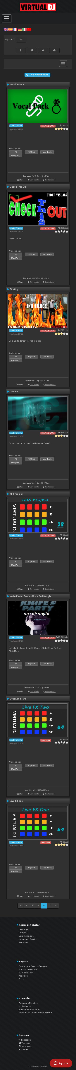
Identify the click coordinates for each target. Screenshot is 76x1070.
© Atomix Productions (38, 1066)
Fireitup (14, 289)
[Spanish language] (10, 29)
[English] (6, 29)
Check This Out (18, 187)
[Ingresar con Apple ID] (43, 50)
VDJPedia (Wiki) (26, 972)
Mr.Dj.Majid (63, 637)
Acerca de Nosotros (28, 1003)
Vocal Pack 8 (17, 84)
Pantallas (23, 942)
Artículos (23, 976)
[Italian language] (24, 29)
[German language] (20, 29)
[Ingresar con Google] (54, 50)
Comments (34, 180)
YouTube (25, 1043)
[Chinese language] (29, 29)
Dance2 (14, 391)
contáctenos (25, 1006)
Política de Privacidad (29, 1009)
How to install (50, 180)
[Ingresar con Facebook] (20, 50)
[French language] (15, 29)
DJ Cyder (64, 228)
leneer (65, 125)
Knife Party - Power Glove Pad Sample (30, 596)
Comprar (23, 932)
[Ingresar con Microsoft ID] (32, 50)
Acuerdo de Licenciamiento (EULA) (36, 1012)
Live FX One (16, 801)
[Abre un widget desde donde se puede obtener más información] (61, 1063)
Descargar (24, 929)
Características (26, 936)
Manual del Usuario (28, 969)
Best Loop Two (18, 699)
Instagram (25, 1046)
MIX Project (16, 494)
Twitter (24, 1049)
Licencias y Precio (27, 939)
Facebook (25, 1040)
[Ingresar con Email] (21, 39)
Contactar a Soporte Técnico (33, 966)
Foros (21, 979)
